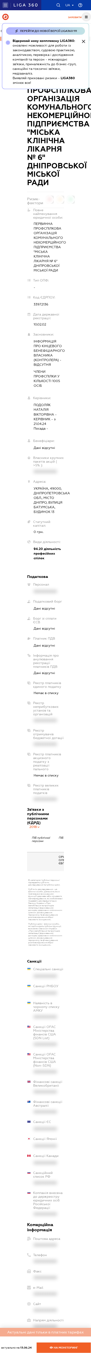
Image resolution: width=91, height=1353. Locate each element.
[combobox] (34, 827)
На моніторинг (65, 1347)
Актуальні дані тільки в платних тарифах (45, 1332)
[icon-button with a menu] (86, 16)
